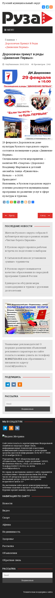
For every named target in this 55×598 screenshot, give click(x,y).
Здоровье (8, 538)
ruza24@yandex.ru (15, 366)
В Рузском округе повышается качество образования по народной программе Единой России (26, 272)
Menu (10, 29)
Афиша (6, 524)
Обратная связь (11, 560)
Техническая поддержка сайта (38, 592)
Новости (7, 503)
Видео (6, 510)
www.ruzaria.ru (14, 443)
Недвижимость (11, 531)
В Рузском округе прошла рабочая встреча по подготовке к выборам (26, 249)
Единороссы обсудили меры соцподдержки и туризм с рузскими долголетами (26, 287)
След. (43, 215)
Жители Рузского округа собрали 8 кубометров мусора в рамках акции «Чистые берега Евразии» (26, 236)
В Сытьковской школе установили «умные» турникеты (25, 259)
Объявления (9, 552)
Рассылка (8, 545)
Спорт (6, 517)
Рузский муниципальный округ (21, 3)
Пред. (12, 215)
